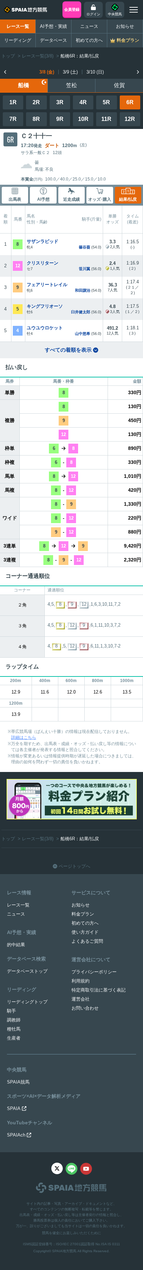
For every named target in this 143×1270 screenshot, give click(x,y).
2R (36, 102)
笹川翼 (84, 269)
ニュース (89, 26)
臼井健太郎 (80, 312)
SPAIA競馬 (18, 1082)
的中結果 (16, 944)
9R (60, 119)
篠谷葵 (84, 247)
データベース (53, 40)
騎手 (11, 1010)
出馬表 (15, 199)
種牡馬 (13, 1029)
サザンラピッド (42, 241)
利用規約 (81, 981)
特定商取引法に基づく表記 (99, 990)
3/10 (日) (95, 72)
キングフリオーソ (45, 306)
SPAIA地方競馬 (64, 1251)
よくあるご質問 (87, 941)
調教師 (13, 1020)
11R (106, 119)
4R (83, 102)
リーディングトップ (27, 1001)
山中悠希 (82, 333)
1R (13, 102)
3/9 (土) (70, 72)
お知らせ (125, 26)
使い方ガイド (85, 932)
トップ (8, 56)
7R (13, 119)
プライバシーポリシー (94, 971)
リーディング (17, 40)
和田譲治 (82, 290)
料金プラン (83, 914)
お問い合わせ (85, 1008)
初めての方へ (89, 40)
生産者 (13, 1038)
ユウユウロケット (45, 327)
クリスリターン (42, 263)
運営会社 (81, 999)
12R (130, 119)
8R (36, 119)
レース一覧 (18, 26)
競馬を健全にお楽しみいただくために (71, 1233)
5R (106, 102)
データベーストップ (27, 971)
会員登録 (71, 9)
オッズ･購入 (99, 199)
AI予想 (43, 199)
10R (83, 119)
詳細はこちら (23, 737)
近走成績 (71, 199)
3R (60, 102)
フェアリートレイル (47, 284)
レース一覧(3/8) (37, 56)
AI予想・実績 (53, 26)
